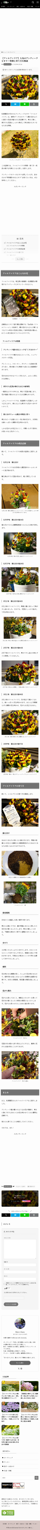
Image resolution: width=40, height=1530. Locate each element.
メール (6, 1269)
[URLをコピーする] (34, 104)
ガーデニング (7, 64)
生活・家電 (7, 1471)
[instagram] (21, 1369)
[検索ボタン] (33, 2)
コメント (7, 1238)
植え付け (13, 255)
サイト (5, 1276)
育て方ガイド (31, 1186)
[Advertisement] (20, 29)
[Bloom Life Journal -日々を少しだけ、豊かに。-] (6, 2)
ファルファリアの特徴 (17, 246)
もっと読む (20, 1363)
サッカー (7, 1462)
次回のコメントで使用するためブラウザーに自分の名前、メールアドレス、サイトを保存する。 (21, 1283)
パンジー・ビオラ (20, 1186)
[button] (6, 104)
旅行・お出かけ (9, 1466)
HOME (5, 1524)
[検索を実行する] (36, 1478)
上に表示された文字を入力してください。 (16, 1292)
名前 (6, 1262)
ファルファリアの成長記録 (15, 249)
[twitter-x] (19, 1369)
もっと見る (20, 259)
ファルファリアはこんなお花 (16, 243)
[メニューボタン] (37, 2)
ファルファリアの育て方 (14, 252)
